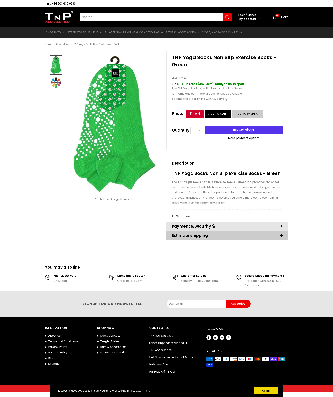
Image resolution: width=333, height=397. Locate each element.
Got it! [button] (266, 390)
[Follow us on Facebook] (208, 337)
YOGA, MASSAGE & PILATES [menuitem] (220, 32)
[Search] (227, 17)
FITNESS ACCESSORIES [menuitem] (181, 32)
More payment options (243, 138)
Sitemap (54, 364)
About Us (54, 336)
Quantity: (181, 130)
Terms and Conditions (63, 341)
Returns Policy (57, 352)
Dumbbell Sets (110, 336)
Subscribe (238, 304)
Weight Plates (109, 341)
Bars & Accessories (113, 347)
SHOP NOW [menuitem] (53, 32)
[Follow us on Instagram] (222, 337)
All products (63, 44)
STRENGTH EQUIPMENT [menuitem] (82, 32)
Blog (51, 358)
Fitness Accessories (113, 352)
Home (48, 44)
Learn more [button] (143, 390)
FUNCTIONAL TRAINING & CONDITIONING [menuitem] (132, 32)
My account (247, 19)
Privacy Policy (57, 347)
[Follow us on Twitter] (215, 337)
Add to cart (218, 114)
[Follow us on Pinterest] (228, 337)
